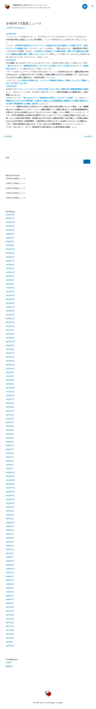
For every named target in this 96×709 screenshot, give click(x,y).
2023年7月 (10, 353)
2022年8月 (10, 396)
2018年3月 (10, 596)
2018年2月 (10, 599)
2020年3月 (10, 503)
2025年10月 (10, 249)
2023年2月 (10, 372)
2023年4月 (10, 365)
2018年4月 (10, 592)
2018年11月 (10, 565)
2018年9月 (10, 573)
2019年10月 (10, 523)
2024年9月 (10, 299)
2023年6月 (10, 357)
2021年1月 (9, 469)
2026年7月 (10, 218)
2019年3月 (10, 549)
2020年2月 (10, 507)
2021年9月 (10, 438)
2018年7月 (10, 580)
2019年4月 (10, 546)
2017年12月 (10, 607)
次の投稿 (88, 136)
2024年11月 (10, 292)
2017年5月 (10, 634)
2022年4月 (10, 411)
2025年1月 (10, 284)
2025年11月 (10, 245)
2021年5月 (10, 453)
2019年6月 (10, 538)
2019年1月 (9, 557)
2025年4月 (10, 272)
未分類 (8, 662)
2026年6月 (10, 222)
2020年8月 (10, 484)
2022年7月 (10, 399)
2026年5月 (10, 226)
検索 (7, 158)
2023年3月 (10, 369)
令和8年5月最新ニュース (15, 193)
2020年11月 (10, 476)
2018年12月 (10, 561)
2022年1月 (10, 422)
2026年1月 (10, 241)
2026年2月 (10, 238)
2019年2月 (10, 553)
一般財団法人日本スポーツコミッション (30, 5)
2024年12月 (10, 288)
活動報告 (9, 666)
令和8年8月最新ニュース (15, 179)
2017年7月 (10, 626)
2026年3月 (10, 234)
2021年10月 (10, 434)
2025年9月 (10, 253)
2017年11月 (10, 611)
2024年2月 (10, 326)
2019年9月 (10, 526)
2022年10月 (10, 388)
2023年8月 (10, 349)
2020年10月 (10, 480)
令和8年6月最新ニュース (15, 188)
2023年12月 (10, 334)
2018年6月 (10, 584)
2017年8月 (10, 623)
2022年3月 (10, 415)
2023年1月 (10, 376)
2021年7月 (10, 445)
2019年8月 (10, 530)
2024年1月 (10, 330)
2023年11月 (10, 338)
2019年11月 (10, 519)
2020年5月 (10, 496)
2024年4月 (10, 319)
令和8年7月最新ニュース (15, 183)
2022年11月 (10, 384)
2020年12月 (10, 472)
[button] (93, 6)
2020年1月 (10, 511)
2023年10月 (10, 342)
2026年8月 (10, 215)
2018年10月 (10, 569)
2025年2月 (10, 280)
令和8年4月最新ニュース (16, 198)
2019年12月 (10, 515)
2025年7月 (10, 261)
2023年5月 (10, 361)
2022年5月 (10, 407)
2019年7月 (10, 534)
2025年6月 (10, 265)
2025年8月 (10, 257)
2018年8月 (10, 576)
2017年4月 (10, 638)
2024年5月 (10, 315)
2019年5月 (10, 542)
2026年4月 (10, 230)
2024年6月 (10, 311)
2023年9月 (10, 345)
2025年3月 (10, 276)
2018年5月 (10, 588)
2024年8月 (10, 303)
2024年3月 (10, 322)
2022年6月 (10, 403)
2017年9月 (10, 619)
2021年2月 (10, 465)
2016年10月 (10, 646)
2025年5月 (10, 268)
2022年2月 (10, 419)
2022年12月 (10, 380)
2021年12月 (10, 426)
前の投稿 (7, 136)
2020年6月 (10, 492)
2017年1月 (9, 642)
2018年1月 (9, 603)
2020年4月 (10, 499)
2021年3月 (10, 461)
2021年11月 (10, 430)
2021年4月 (10, 457)
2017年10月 (10, 615)
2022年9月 (10, 392)
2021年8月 (10, 442)
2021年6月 (10, 449)
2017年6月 (10, 630)
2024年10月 (10, 295)
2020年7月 (10, 488)
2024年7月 (10, 307)
